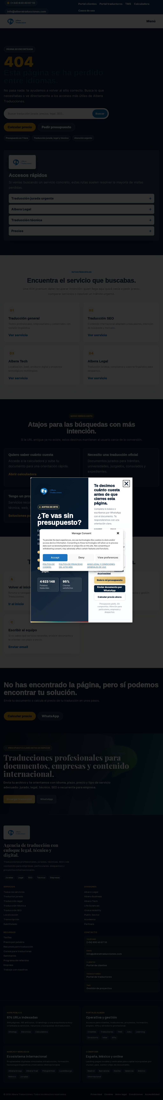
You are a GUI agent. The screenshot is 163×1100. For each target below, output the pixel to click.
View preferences (108, 557)
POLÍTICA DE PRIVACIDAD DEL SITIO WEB (71, 565)
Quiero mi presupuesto (110, 580)
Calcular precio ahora (109, 597)
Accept (55, 557)
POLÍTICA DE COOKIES (49, 565)
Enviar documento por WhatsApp (109, 589)
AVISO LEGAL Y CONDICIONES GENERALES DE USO (101, 565)
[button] (118, 533)
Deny (81, 557)
